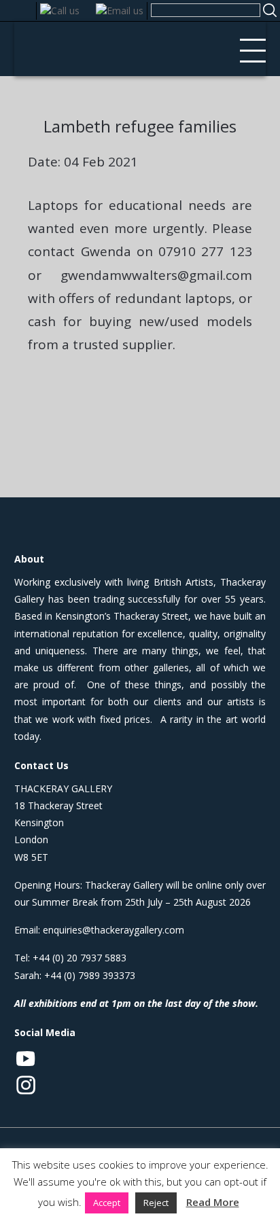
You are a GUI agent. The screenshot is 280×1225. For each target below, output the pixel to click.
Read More (212, 1202)
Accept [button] (106, 1202)
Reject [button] (156, 1202)
